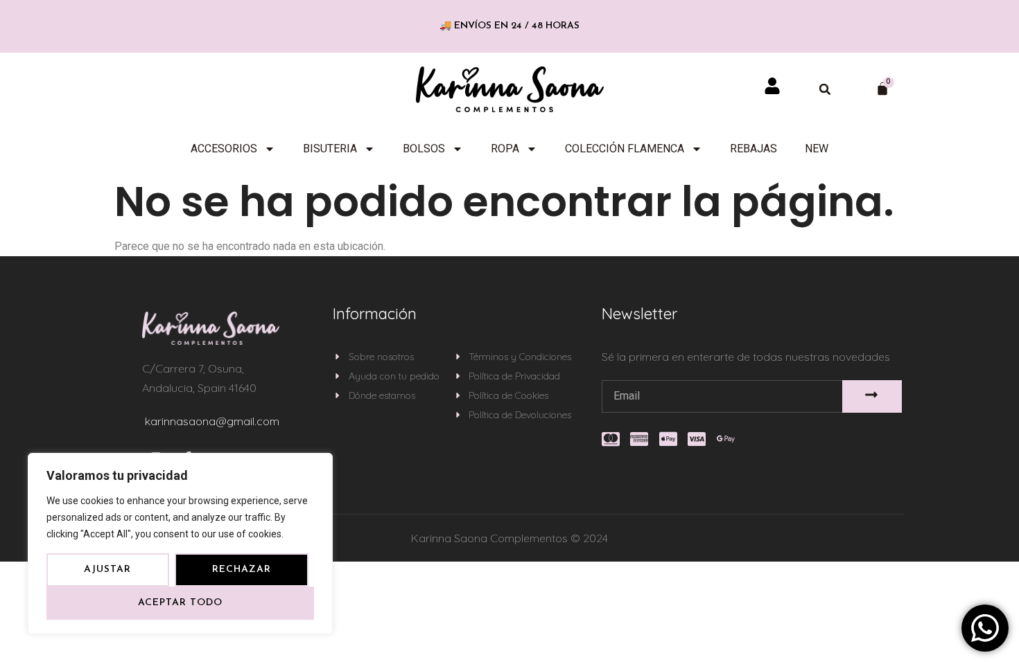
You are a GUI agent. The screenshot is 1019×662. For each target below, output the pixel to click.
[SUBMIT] (872, 396)
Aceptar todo (180, 603)
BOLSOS (424, 148)
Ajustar (107, 569)
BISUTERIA (330, 148)
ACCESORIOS (224, 148)
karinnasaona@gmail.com (212, 421)
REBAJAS (753, 148)
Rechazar (241, 569)
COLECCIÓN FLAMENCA (624, 148)
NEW (816, 148)
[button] (825, 89)
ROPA (505, 148)
